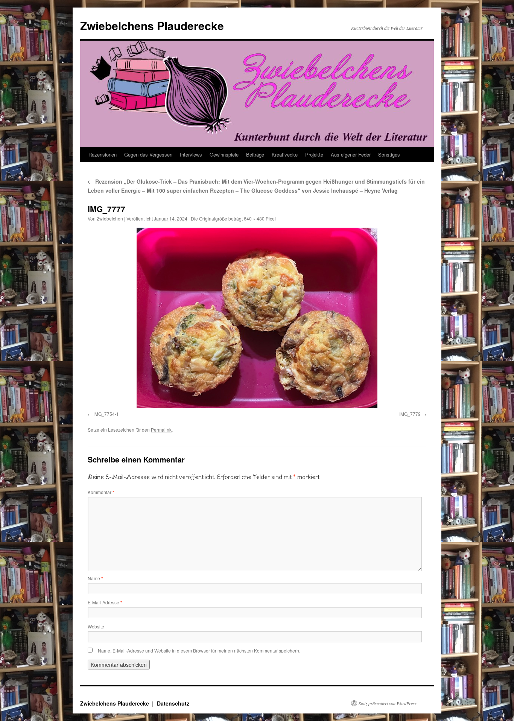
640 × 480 (254, 218)
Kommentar (101, 492)
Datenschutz (173, 703)
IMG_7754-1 (106, 414)
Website (96, 626)
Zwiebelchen (110, 218)
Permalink (161, 429)
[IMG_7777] (257, 318)
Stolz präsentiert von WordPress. (388, 703)
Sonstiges (389, 154)
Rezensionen (102, 154)
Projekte (314, 154)
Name (95, 578)
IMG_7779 (410, 414)
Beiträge (255, 154)
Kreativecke (285, 154)
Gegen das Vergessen (148, 154)
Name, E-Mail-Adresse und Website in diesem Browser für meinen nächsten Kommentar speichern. (199, 650)
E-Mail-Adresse (105, 602)
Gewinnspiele (224, 154)
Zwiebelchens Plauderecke (152, 25)
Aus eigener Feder (351, 154)
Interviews (191, 154)
